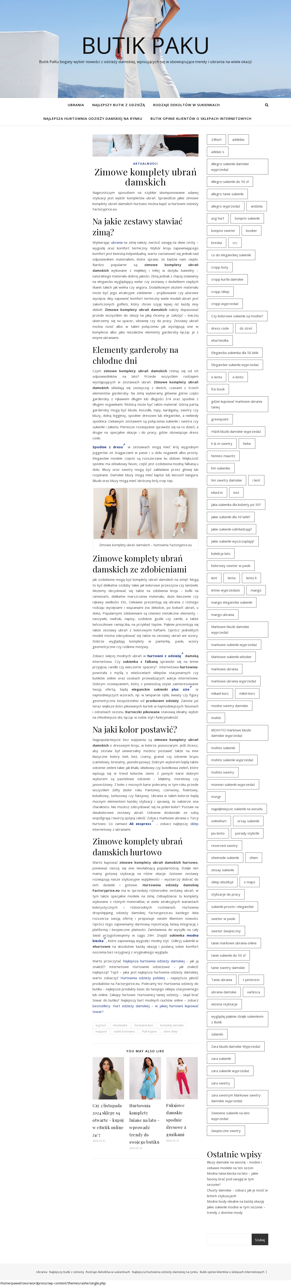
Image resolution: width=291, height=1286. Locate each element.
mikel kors (247, 693)
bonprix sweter (223, 230)
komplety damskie (172, 1025)
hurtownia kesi (143, 1025)
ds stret (246, 328)
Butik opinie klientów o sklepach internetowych (201, 118)
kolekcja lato (220, 553)
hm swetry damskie (226, 480)
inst (236, 492)
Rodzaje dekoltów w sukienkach (186, 104)
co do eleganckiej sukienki (231, 255)
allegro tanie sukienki (227, 194)
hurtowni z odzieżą (164, 655)
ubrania (117, 242)
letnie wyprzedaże (225, 590)
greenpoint (219, 419)
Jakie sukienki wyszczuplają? (232, 541)
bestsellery (101, 1006)
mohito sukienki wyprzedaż (232, 760)
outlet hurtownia (124, 1031)
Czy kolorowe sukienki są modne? (237, 316)
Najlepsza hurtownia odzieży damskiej (154, 961)
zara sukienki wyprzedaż (230, 1070)
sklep (194, 823)
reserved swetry (224, 845)
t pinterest (251, 979)
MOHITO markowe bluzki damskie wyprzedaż (231, 733)
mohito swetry (222, 772)
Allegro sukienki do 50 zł (230, 181)
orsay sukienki (248, 821)
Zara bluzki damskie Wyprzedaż (235, 1046)
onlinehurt (219, 821)
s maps (249, 882)
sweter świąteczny (226, 931)
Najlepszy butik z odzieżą (118, 104)
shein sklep (170, 1031)
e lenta (216, 377)
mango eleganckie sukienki (231, 602)
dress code (220, 328)
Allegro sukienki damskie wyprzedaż (230, 166)
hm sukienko (220, 468)
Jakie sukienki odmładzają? (231, 529)
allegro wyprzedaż (225, 206)
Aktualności (145, 164)
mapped (101, 1031)
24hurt (216, 139)
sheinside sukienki (225, 857)
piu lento (218, 833)
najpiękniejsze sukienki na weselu (237, 809)
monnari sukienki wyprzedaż (233, 784)
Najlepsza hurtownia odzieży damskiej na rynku (92, 118)
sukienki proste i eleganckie (232, 906)
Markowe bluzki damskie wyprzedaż (230, 629)
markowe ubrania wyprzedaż (233, 681)
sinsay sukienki (222, 870)
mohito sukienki (223, 747)
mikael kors (220, 693)
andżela (257, 206)
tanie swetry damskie (228, 967)
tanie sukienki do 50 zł (228, 955)
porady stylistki (247, 833)
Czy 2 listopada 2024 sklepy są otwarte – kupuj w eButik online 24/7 (108, 1120)
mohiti (216, 717)
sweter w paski (223, 918)
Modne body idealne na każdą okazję (235, 1201)
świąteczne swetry (226, 1130)
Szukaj (260, 1239)
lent (214, 578)
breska (216, 242)
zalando (217, 1034)
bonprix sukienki (247, 218)
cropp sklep (220, 291)
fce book (218, 389)
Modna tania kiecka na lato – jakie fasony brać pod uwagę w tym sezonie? (232, 1179)
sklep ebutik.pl (222, 882)
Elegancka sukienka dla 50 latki (234, 352)
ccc (235, 242)
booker (251, 230)
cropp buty (219, 267)
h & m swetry (221, 443)
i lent (256, 480)
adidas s (217, 151)
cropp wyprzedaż (224, 303)
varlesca (253, 992)
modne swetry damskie (229, 705)
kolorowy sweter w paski (230, 565)
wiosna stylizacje (224, 1004)
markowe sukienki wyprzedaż (234, 644)
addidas (238, 139)
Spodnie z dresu (108, 447)
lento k (251, 578)
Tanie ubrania (221, 979)
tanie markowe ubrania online (234, 943)
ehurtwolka (120, 1025)
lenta (232, 578)
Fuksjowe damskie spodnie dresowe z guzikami (176, 1120)
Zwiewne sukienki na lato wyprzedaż (230, 1116)
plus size (180, 689)
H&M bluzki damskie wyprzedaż (236, 431)
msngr (216, 796)
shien (254, 857)
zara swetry (220, 1083)
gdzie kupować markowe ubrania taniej (236, 404)
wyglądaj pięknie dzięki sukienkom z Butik (237, 1019)
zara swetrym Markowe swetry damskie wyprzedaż (236, 1098)
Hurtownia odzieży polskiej (142, 978)
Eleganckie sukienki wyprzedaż (235, 364)
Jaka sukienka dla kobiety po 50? (236, 504)
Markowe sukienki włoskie (231, 656)
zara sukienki (221, 1058)
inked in (217, 492)
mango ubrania (222, 614)
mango (256, 590)
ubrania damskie (223, 992)
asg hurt (100, 1025)
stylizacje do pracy (225, 894)
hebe (247, 443)
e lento (238, 377)
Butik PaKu (145, 44)
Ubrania (76, 104)
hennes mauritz (223, 455)
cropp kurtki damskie (227, 279)
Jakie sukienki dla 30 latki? (230, 517)
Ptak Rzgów (149, 1031)
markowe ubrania (224, 669)
